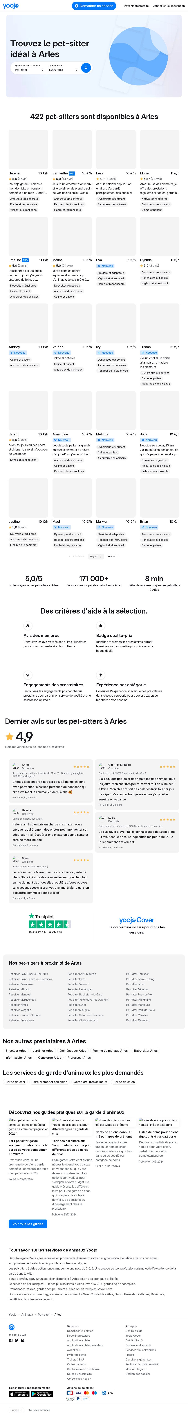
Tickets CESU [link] (75, 1359)
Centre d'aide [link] (134, 1330)
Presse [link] (130, 1354)
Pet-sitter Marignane (138, 999)
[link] (28, 171)
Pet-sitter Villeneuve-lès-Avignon (88, 999)
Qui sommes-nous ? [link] (79, 1378)
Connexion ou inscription (169, 5)
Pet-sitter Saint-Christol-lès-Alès (28, 973)
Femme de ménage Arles (110, 1050)
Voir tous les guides (28, 1224)
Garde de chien (124, 1082)
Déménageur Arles (73, 1050)
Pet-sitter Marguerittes (22, 999)
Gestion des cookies (138, 1373)
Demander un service (96, 6)
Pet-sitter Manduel (20, 994)
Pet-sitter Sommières (21, 1020)
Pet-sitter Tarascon (137, 973)
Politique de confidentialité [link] (142, 1364)
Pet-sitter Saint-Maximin (82, 973)
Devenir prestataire (136, 5)
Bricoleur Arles (16, 1050)
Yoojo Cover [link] (133, 1335)
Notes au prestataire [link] (79, 1373)
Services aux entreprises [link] (141, 1349)
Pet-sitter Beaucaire (21, 984)
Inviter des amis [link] (76, 1354)
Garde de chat (15, 1082)
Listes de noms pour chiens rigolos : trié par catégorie (158, 1134)
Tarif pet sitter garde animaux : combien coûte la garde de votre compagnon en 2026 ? (28, 1147)
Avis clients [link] (74, 1349)
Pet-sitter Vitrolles (137, 1015)
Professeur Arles (79, 1057)
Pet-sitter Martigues (138, 1004)
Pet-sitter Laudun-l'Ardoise (25, 1015)
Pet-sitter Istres (135, 984)
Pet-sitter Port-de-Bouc (140, 1009)
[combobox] (29, 67)
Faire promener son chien (49, 1082)
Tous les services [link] (39, 1410)
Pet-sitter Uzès (77, 979)
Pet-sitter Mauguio (79, 1009)
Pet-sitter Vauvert (78, 984)
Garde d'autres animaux (90, 1082)
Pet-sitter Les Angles (80, 989)
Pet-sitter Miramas (137, 989)
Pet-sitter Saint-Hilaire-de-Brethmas (30, 979)
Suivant (112, 556)
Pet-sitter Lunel (77, 1004)
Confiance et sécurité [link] (138, 1345)
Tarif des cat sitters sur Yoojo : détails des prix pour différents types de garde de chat (72, 1147)
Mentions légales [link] (136, 1369)
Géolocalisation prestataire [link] (83, 1369)
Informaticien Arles (19, 1057)
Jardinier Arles (43, 1050)
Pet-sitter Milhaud (19, 989)
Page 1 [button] (93, 556)
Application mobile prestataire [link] (85, 1345)
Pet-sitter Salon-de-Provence (86, 1015)
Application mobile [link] (78, 1340)
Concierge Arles (49, 1057)
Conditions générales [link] (139, 1359)
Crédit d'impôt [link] (134, 1340)
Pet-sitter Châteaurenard (82, 1020)
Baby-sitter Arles (146, 1050)
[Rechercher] (86, 68)
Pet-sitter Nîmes (18, 1004)
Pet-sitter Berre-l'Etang (140, 979)
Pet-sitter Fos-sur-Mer (139, 994)
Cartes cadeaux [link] (76, 1364)
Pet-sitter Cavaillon (137, 1020)
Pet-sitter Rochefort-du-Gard (85, 994)
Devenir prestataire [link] (79, 1335)
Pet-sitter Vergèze (20, 1009)
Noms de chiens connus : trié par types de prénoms (113, 1134)
